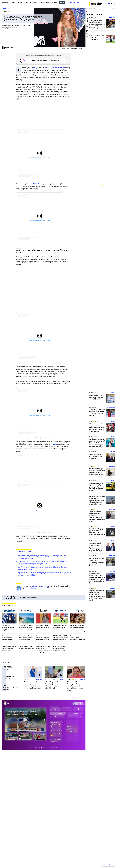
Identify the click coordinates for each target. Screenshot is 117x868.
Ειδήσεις (5, 2)
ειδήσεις (33, 588)
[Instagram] (78, 2)
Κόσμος (35, 2)
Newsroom (6, 678)
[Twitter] (81, 2)
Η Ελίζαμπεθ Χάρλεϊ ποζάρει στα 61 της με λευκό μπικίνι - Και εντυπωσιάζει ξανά (42, 628)
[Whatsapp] (87, 34)
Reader (35, 586)
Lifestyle (54, 2)
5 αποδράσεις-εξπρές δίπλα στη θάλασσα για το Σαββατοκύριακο (26, 637)
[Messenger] (87, 31)
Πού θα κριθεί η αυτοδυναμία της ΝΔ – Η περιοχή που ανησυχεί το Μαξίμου (9, 628)
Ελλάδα (28, 2)
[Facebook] (74, 2)
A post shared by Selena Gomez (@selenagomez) (39, 362)
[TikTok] (84, 2)
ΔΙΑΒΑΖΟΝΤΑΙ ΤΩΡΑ (24, 551)
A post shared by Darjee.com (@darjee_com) (39, 243)
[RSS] (71, 2)
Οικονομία (20, 2)
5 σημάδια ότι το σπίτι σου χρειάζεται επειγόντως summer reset (77, 637)
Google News (45, 586)
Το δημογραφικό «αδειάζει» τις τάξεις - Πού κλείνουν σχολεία (9, 637)
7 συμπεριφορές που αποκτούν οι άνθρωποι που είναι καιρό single (43, 637)
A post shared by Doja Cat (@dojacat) (39, 438)
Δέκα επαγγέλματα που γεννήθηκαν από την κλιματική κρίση (9, 648)
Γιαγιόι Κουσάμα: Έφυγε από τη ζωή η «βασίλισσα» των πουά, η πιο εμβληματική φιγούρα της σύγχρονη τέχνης (43, 649)
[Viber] (87, 37)
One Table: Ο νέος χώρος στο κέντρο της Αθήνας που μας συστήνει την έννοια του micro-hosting (77, 628)
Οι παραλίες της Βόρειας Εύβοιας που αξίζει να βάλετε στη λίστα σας (26, 627)
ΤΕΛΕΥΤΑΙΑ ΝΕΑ (95, 14)
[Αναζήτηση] (114, 8)
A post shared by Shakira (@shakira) (39, 180)
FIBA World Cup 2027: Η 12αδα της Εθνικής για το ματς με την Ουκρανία (60, 637)
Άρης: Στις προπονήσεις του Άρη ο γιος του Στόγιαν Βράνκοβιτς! (60, 648)
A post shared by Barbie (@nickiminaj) (39, 532)
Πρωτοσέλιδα (44, 2)
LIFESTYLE (5, 9)
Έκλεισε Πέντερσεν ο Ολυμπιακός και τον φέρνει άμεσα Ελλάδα (59, 627)
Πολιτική (13, 2)
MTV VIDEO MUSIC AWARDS (28, 597)
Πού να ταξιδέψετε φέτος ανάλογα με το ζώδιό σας (26, 647)
